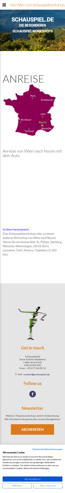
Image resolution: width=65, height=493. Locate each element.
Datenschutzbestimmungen (47, 449)
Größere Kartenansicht (16, 229)
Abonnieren (32, 429)
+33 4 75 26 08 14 (36, 368)
